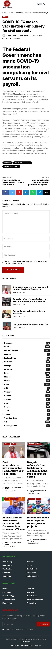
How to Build (31, 569)
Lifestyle (26, 369)
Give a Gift (30, 592)
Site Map (6, 572)
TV (26, 422)
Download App (8, 596)
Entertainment (8, 599)
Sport (26, 403)
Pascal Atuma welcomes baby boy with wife (29, 312)
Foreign (26, 366)
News (11, 13)
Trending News (26, 418)
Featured (26, 362)
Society (26, 399)
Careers (30, 562)
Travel (26, 414)
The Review (7, 569)
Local (26, 373)
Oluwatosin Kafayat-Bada (17, 36)
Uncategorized (26, 426)
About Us (30, 589)
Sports (26, 407)
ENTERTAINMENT (26, 350)
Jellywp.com (26, 642)
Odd (26, 388)
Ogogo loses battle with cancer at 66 (30, 324)
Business (26, 343)
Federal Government (11, 166)
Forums (38, 645)
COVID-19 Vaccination (22, 163)
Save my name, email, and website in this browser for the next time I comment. (26, 262)
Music (26, 381)
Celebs (26, 347)
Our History (7, 562)
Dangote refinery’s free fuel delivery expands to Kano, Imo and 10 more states (30, 301)
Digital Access (32, 576)
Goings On (6, 576)
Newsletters (31, 596)
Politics (26, 396)
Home (4, 13)
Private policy (26, 645)
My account (7, 603)
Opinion (26, 392)
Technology (31, 603)
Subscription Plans (34, 599)
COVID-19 (7, 163)
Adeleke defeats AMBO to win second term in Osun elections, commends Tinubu (13, 523)
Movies (26, 377)
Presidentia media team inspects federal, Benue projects (38, 522)
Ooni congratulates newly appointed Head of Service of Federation (30, 288)
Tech (26, 411)
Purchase (6, 592)
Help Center (7, 565)
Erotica (26, 354)
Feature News (26, 358)
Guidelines (31, 572)
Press (29, 565)
